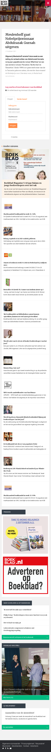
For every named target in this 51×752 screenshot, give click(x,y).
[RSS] (8, 748)
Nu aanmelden (8, 727)
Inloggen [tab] (10, 99)
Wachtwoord (12, 117)
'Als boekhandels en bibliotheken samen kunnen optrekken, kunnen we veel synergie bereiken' (21, 315)
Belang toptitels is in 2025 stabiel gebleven (19, 238)
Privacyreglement (27, 744)
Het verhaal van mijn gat (12, 623)
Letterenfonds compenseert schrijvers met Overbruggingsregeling (19, 629)
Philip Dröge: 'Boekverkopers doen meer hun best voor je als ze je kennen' (25, 616)
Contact (26, 746)
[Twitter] (3, 748)
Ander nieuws (10, 146)
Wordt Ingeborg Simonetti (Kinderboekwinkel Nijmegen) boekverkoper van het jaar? (25, 418)
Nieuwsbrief (39, 744)
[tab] (22, 99)
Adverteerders (17, 746)
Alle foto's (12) (8, 697)
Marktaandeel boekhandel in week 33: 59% (19, 495)
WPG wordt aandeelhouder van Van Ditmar (20, 392)
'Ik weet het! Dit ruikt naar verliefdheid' (18, 610)
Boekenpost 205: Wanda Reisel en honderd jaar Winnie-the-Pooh (24, 470)
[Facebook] (5, 748)
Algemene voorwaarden (11, 744)
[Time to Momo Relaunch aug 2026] (25, 534)
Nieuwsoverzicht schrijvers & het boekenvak (18, 637)
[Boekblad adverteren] (25, 575)
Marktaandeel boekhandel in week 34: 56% (19, 214)
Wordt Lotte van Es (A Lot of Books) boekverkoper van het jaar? (25, 342)
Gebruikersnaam (14, 109)
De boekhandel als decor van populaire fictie (20, 444)
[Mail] (10, 748)
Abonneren (6, 746)
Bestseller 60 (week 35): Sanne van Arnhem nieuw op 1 (23, 289)
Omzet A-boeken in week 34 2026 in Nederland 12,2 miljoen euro (25, 264)
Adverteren (34, 746)
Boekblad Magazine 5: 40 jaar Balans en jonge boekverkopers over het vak (23, 184)
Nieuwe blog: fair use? (12, 368)
